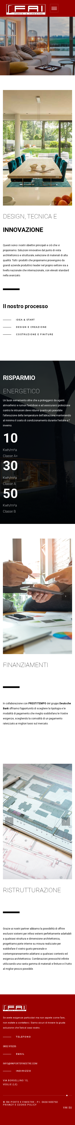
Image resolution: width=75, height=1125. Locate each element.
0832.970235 (9, 1046)
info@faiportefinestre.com (20, 1063)
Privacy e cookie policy (20, 1104)
